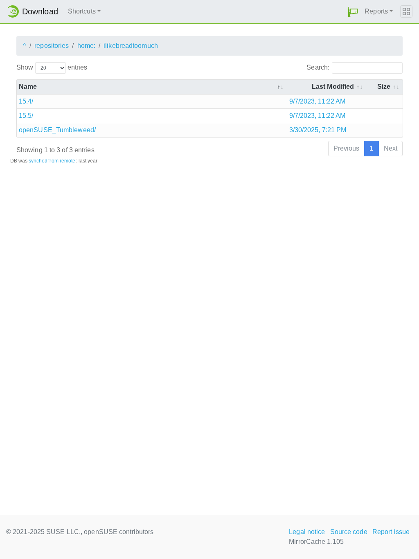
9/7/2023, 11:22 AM (317, 101)
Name (28, 86)
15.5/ (26, 115)
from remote (61, 161)
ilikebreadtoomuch (131, 45)
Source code (348, 531)
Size (383, 86)
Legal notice (307, 531)
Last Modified (333, 86)
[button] (353, 11)
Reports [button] (376, 11)
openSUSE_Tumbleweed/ (57, 129)
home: (86, 45)
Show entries (51, 67)
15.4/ (26, 101)
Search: (317, 67)
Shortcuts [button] (82, 11)
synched (38, 161)
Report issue (391, 531)
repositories (51, 45)
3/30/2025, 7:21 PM (318, 129)
